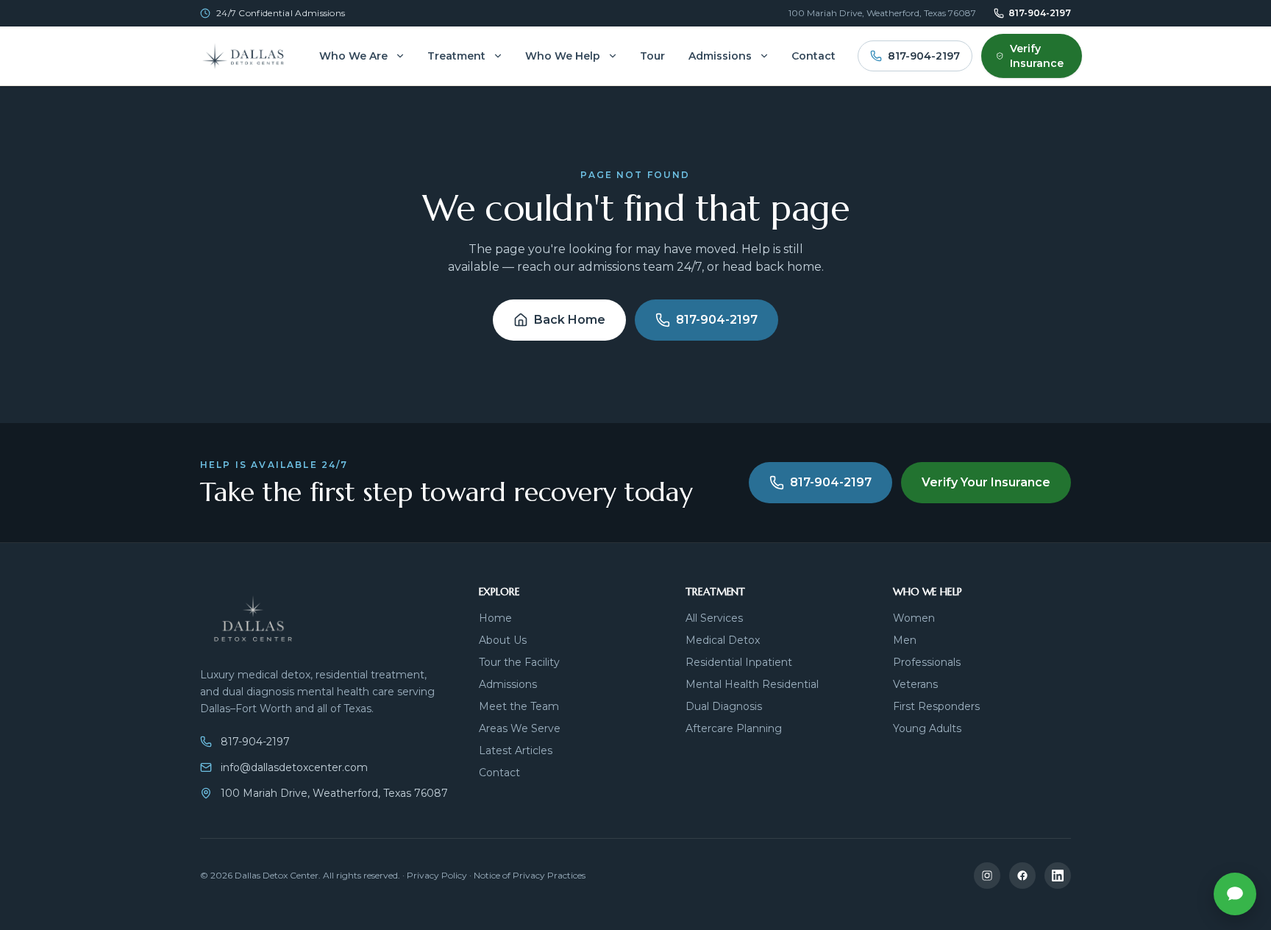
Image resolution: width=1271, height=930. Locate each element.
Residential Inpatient (739, 662)
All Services (714, 618)
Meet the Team (519, 706)
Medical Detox (723, 640)
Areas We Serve (519, 728)
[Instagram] (987, 875)
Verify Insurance (1037, 56)
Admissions (720, 56)
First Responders (936, 706)
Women (914, 618)
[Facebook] (1022, 875)
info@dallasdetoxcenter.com (294, 767)
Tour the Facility (519, 662)
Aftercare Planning (734, 728)
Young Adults (927, 728)
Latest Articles (515, 750)
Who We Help (562, 56)
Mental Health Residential (752, 684)
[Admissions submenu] (764, 55)
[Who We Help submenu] (612, 55)
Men (904, 640)
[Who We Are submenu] (400, 55)
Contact (813, 56)
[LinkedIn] (1057, 875)
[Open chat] (1235, 894)
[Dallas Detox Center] (248, 56)
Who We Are (353, 56)
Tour (652, 56)
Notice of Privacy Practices (529, 875)
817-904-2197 (1039, 12)
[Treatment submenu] (498, 55)
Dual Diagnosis (724, 706)
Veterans (915, 684)
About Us (503, 640)
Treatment (456, 56)
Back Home (569, 320)
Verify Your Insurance (986, 482)
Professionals (927, 662)
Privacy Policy (437, 875)
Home (495, 618)
